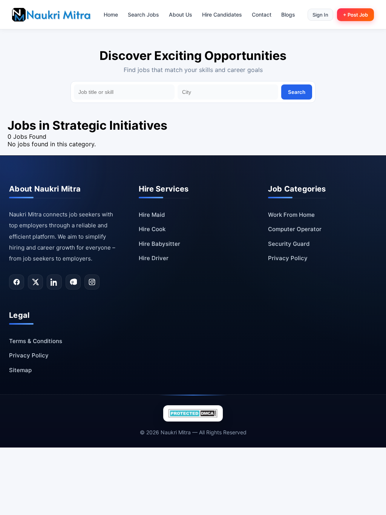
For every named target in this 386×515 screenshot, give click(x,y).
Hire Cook (152, 229)
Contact (261, 14)
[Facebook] (16, 282)
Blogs (288, 14)
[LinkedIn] (54, 282)
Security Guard (288, 243)
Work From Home (291, 214)
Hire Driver (153, 258)
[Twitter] (35, 282)
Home (111, 14)
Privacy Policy (288, 258)
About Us (180, 14)
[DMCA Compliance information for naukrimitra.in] (193, 413)
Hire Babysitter (159, 243)
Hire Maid (152, 214)
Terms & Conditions (35, 341)
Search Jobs (143, 14)
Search (296, 92)
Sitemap (20, 370)
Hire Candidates (222, 14)
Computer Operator (295, 229)
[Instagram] (92, 282)
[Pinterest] (73, 282)
